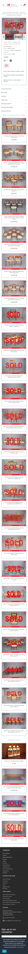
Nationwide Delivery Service (10, 900)
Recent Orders (6, 887)
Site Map (5, 888)
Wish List (5, 883)
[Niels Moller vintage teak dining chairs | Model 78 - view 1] (9, 37)
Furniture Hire (6, 898)
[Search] (21, 5)
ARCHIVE (9, 12)
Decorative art (6, 865)
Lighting (5, 863)
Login (4, 885)
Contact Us (5, 881)
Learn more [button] (20, 947)
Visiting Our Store (7, 896)
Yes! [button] (4, 951)
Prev (4, 37)
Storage (5, 859)
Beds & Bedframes (7, 857)
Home (4, 12)
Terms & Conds (6, 879)
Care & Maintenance (8, 869)
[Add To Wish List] (6, 66)
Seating (5, 855)
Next (24, 37)
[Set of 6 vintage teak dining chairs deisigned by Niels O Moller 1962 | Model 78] (18, 37)
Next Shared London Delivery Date (11, 902)
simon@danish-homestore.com (13, 920)
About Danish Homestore (9, 894)
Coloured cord (6, 867)
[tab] (14, 71)
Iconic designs (6, 853)
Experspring (6, 871)
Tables (4, 861)
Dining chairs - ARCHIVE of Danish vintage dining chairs (13, 13)
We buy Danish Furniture (9, 904)
